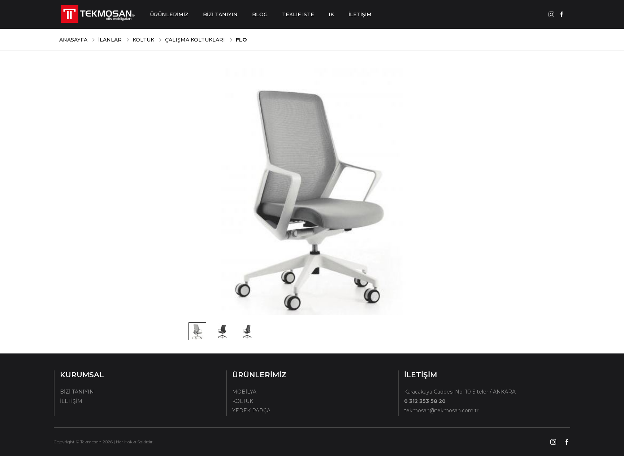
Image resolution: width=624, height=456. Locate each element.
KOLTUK (143, 39)
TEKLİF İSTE (298, 14)
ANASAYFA (73, 39)
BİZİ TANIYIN (220, 14)
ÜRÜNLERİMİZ (169, 14)
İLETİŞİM (360, 14)
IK (331, 14)
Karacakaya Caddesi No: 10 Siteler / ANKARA (460, 391)
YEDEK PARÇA (251, 410)
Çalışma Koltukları (195, 39)
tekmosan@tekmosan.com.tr (441, 410)
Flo (241, 39)
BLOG (260, 14)
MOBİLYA (244, 391)
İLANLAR (110, 39)
